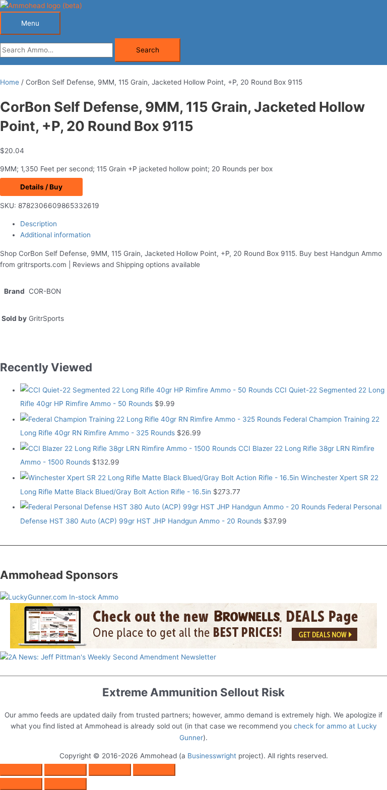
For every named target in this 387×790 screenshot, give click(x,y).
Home (9, 82)
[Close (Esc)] (154, 770)
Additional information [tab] (55, 235)
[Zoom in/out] (21, 770)
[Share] (110, 770)
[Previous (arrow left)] (21, 784)
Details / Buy (41, 187)
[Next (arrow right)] (65, 784)
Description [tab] (38, 224)
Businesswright (211, 756)
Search (147, 50)
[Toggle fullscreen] (65, 770)
